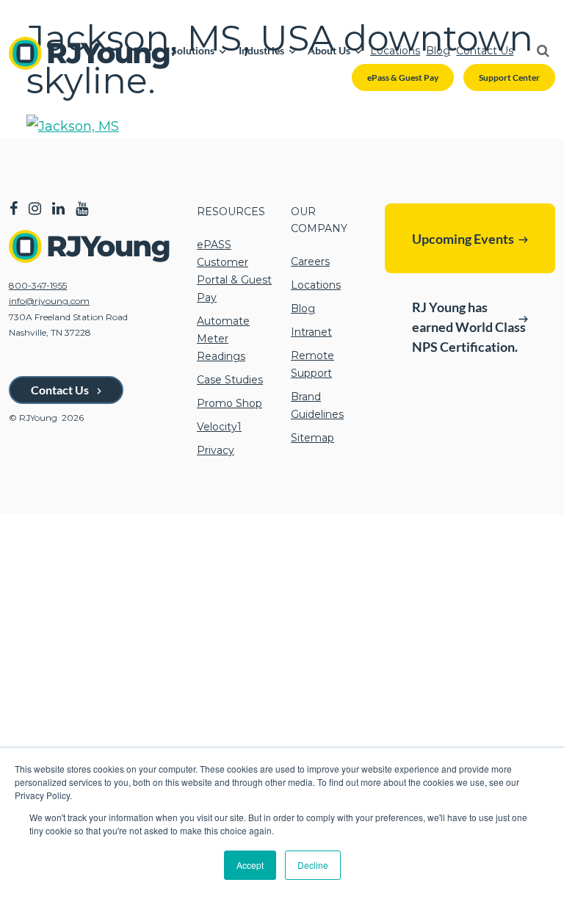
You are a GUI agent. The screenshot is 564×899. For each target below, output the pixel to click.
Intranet (311, 332)
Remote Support (312, 364)
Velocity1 (219, 426)
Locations (395, 50)
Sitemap (312, 437)
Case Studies (230, 379)
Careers (310, 261)
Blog (438, 50)
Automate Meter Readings (223, 338)
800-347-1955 (38, 285)
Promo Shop (229, 403)
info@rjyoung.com (49, 300)
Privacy (215, 450)
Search (536, 50)
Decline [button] (312, 865)
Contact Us (484, 50)
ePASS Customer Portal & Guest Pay (234, 271)
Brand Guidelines (317, 405)
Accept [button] (250, 865)
